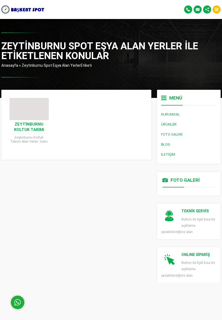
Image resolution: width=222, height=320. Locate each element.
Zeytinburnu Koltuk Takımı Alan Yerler (29, 129)
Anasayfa (9, 65)
